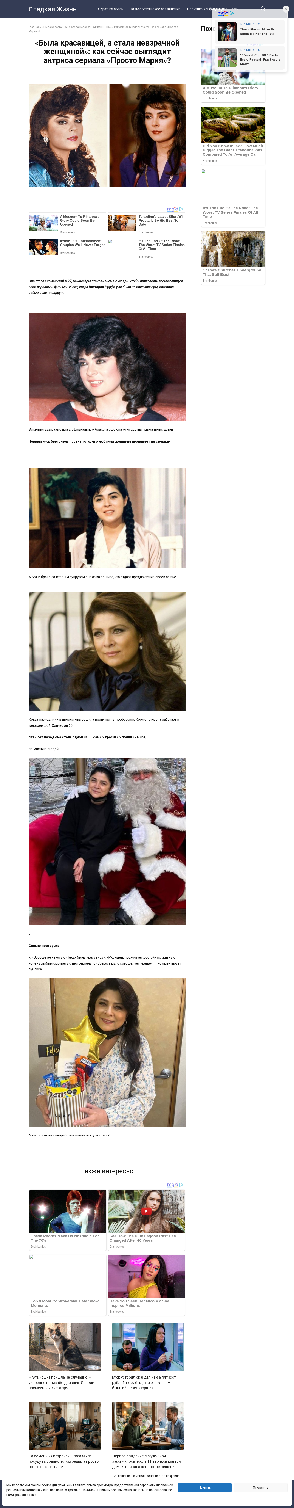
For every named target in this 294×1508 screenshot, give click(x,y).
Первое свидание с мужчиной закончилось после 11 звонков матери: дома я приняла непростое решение (147, 1461)
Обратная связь (110, 9)
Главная (34, 26)
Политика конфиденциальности (212, 9)
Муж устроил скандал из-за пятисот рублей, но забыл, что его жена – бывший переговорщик (144, 1382)
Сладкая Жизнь (52, 9)
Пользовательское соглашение (155, 9)
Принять (204, 1487)
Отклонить (261, 1487)
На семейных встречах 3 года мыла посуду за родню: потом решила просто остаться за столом (64, 1461)
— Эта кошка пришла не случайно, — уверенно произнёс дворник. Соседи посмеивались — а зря (61, 1382)
